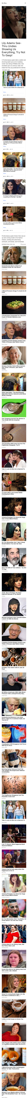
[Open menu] (25, 3)
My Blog (4, 3)
